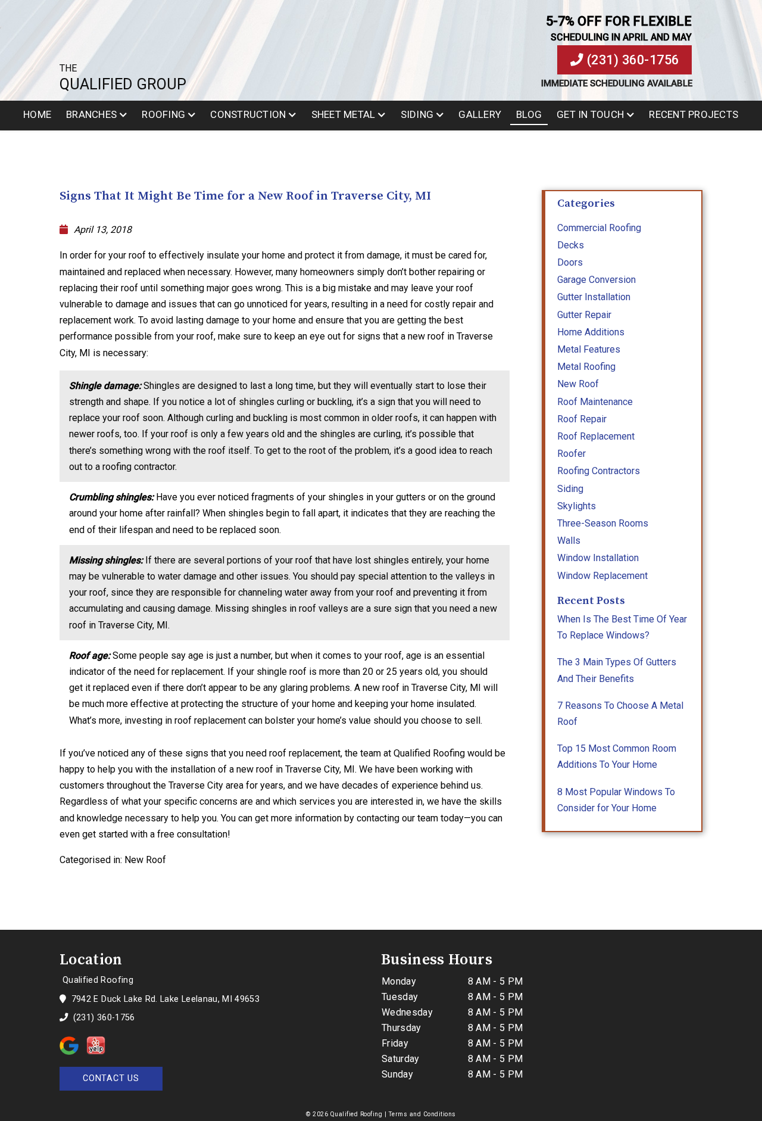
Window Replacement (602, 575)
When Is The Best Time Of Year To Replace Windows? (622, 627)
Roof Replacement (596, 436)
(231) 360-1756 (631, 59)
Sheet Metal (343, 114)
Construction (248, 114)
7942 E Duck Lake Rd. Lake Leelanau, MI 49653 (164, 999)
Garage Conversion (596, 279)
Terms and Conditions (422, 1114)
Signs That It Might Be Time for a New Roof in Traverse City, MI (245, 196)
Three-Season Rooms (602, 523)
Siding (417, 114)
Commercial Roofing (599, 227)
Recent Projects (693, 114)
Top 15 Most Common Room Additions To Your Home (616, 756)
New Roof (145, 859)
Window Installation (598, 557)
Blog (529, 114)
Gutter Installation (593, 297)
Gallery (479, 114)
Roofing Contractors (598, 471)
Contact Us (111, 1078)
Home (37, 114)
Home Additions (590, 332)
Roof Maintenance (595, 401)
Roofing (163, 114)
